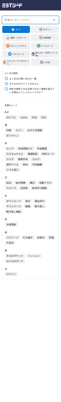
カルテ (36, 159)
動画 (27, 206)
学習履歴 (42, 148)
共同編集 (37, 164)
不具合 (10, 242)
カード (10, 148)
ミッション (34, 255)
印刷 (8, 130)
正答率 (24, 188)
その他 (47, 62)
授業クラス (45, 182)
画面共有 (23, 159)
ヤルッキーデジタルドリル (18, 62)
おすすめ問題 (35, 130)
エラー (19, 130)
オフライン (12, 135)
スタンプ (11, 188)
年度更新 (47, 37)
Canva (23, 117)
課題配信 (32, 154)
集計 (32, 182)
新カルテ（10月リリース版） (46, 54)
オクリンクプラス (18, 45)
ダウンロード (13, 201)
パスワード (12, 237)
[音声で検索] (54, 20)
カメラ (10, 159)
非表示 (40, 237)
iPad (34, 117)
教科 (25, 164)
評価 (51, 237)
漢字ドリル (12, 164)
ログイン (47, 29)
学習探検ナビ (25, 148)
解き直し (39, 206)
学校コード (48, 154)
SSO (43, 117)
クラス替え (12, 169)
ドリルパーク (47, 45)
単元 (27, 201)
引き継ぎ (28, 237)
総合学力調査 (39, 188)
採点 (8, 182)
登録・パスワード (18, 37)
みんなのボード (14, 261)
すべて (18, 29)
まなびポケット (14, 255)
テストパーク (18, 54)
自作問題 (20, 182)
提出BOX (39, 201)
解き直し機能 (13, 211)
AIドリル (11, 117)
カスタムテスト (14, 154)
